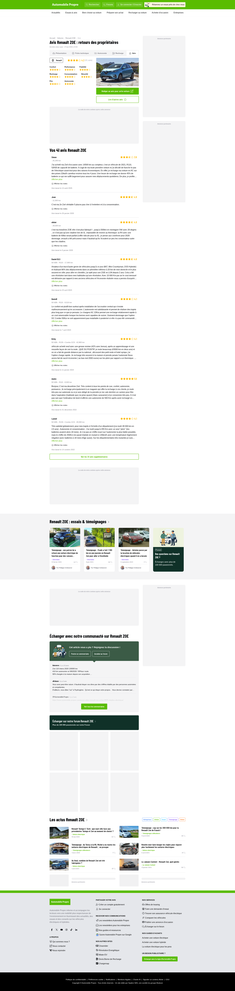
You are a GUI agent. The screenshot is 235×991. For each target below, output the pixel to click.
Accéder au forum (100, 654)
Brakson (160, 983)
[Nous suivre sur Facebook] (52, 930)
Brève (182, 819)
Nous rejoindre (59, 950)
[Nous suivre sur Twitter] (56, 930)
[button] (94, 686)
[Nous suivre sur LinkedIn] (76, 930)
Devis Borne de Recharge (110, 959)
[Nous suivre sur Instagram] (66, 930)
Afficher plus (57, 179)
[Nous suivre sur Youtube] (61, 930)
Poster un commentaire (80, 654)
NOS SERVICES (148, 900)
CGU (167, 979)
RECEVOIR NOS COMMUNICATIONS (110, 916)
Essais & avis (71, 13)
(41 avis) (88, 60)
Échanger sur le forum (154, 927)
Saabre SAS (133, 983)
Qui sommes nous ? (61, 942)
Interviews (56, 559)
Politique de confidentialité (76, 979)
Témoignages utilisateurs (151, 833)
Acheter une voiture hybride (154, 942)
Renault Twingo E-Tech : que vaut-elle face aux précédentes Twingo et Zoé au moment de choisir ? (93, 829)
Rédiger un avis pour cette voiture (115, 91)
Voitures (60, 38)
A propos (54, 937)
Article (156, 819)
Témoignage (173, 819)
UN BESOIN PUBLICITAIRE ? (153, 953)
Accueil (52, 38)
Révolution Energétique (109, 950)
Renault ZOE (70, 38)
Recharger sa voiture (138, 13)
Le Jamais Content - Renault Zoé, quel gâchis (160, 862)
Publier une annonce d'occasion (159, 922)
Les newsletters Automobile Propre (114, 920)
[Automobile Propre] (65, 4)
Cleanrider (103, 946)
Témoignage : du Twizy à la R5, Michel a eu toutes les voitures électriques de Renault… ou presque (93, 845)
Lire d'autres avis (115, 99)
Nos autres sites (104, 941)
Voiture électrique (79, 834)
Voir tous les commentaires (94, 706)
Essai (164, 819)
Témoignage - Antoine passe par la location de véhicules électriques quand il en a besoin (134, 553)
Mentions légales (124, 979)
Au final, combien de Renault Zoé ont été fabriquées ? (88, 861)
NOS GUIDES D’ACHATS (152, 933)
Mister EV (103, 955)
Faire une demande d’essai (157, 909)
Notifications (110, 979)
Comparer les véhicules (155, 918)
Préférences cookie (95, 979)
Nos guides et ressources (110, 930)
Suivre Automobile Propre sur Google (115, 935)
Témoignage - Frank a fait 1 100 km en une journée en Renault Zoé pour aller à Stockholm (99, 553)
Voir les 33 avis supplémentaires (94, 456)
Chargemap (104, 964)
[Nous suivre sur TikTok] (71, 930)
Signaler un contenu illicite (153, 979)
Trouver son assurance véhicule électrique (163, 913)
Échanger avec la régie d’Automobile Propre (160, 959)
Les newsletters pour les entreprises (114, 925)
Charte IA (137, 979)
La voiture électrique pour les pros (156, 947)
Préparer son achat (115, 13)
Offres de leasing (152, 905)
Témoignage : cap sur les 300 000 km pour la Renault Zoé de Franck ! (160, 829)
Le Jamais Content (149, 865)
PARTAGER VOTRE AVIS (106, 900)
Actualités (56, 13)
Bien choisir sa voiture (91, 13)
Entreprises (178, 13)
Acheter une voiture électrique (155, 938)
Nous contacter (59, 946)
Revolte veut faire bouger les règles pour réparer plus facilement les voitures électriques (161, 845)
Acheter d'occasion (160, 13)
